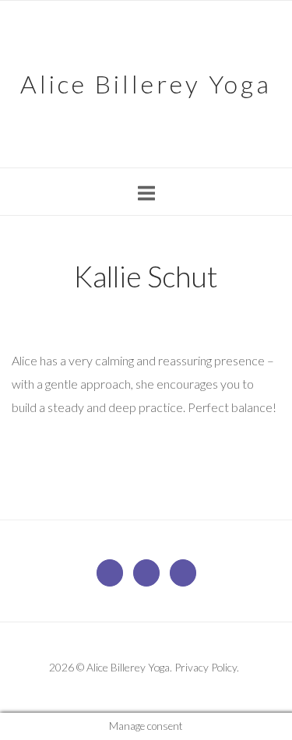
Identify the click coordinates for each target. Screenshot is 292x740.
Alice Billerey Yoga (146, 84)
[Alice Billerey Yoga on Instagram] (183, 573)
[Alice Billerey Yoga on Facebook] (146, 573)
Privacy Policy (205, 667)
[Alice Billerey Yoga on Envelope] (110, 573)
